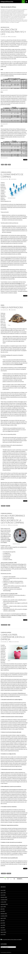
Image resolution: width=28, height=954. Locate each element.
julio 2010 (3, 920)
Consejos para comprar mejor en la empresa (13, 637)
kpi (9, 624)
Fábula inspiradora (12, 307)
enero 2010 (3, 934)
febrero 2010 (3, 932)
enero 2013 (3, 895)
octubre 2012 (3, 902)
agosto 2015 (3, 892)
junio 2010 (3, 922)
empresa (3, 505)
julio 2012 (3, 909)
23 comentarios (13, 36)
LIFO (6, 164)
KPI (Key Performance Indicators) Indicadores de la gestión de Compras (13, 519)
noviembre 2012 (4, 899)
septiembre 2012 (4, 904)
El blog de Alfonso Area (7, 1)
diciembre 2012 (4, 897)
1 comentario (13, 309)
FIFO (2, 164)
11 (14, 878)
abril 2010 (3, 927)
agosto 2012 (3, 906)
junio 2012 (3, 911)
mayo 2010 (3, 925)
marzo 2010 (3, 929)
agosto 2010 (3, 918)
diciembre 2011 (4, 913)
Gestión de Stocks (5, 27)
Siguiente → (20, 878)
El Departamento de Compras (12, 175)
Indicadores (4, 624)
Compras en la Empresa (6, 172)
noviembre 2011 (4, 915)
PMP (9, 164)
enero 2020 (3, 890)
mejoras (9, 873)
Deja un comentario (14, 525)
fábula (8, 505)
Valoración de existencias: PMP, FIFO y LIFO (13, 31)
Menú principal (26, 1)
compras (3, 873)
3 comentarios (13, 179)
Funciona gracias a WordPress (6, 952)
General (2, 305)
